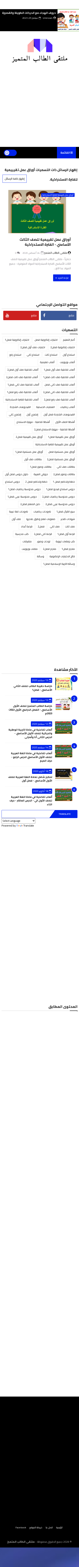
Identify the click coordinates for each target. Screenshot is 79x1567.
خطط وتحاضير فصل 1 (64, 481)
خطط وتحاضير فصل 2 (36, 481)
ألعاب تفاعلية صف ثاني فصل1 (23, 384)
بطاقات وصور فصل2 (64, 474)
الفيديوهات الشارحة (20, 407)
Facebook (21, 1527)
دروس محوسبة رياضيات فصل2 (58, 496)
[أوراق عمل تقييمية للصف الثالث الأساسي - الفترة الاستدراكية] (39, 217)
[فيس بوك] (36, 1534)
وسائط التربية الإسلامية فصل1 (59, 563)
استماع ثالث (51, 354)
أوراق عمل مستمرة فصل (61, 451)
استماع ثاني (33, 354)
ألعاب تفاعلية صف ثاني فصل (59, 384)
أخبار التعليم (69, 339)
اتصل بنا (49, 1527)
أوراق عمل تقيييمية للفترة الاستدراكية (57, 195)
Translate (64, 814)
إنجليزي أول (32, 414)
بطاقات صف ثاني (66, 466)
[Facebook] (43, 4)
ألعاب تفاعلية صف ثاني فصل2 (59, 392)
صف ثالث (70, 526)
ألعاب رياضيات (67, 407)
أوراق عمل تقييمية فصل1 (61, 437)
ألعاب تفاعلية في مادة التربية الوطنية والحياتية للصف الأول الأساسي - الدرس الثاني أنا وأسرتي (30, 733)
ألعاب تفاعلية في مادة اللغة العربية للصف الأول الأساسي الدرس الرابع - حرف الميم (31, 757)
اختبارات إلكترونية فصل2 (62, 347)
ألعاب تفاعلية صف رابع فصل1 (22, 392)
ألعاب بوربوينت (67, 362)
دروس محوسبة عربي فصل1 (22, 496)
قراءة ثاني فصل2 (43, 534)
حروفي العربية (41, 474)
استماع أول (69, 354)
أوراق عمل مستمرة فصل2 (61, 459)
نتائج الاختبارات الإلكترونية (62, 556)
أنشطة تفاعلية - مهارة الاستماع (33, 422)
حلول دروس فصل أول (16, 474)
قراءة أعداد (26, 526)
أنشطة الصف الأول (65, 422)
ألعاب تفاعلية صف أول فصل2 (22, 369)
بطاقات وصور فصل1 (40, 466)
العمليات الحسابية (45, 407)
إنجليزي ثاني (15, 414)
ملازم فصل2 (49, 549)
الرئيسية (59, 1527)
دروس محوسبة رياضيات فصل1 (24, 489)
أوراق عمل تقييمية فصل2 (29, 437)
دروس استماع (12, 481)
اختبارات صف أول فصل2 (32, 347)
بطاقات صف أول (33, 459)
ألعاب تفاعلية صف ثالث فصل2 (22, 377)
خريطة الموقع (36, 1527)
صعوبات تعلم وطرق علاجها (40, 519)
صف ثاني (55, 526)
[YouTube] (36, 4)
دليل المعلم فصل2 (30, 504)
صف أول (16, 519)
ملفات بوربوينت (30, 549)
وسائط (40, 556)
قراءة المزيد (63, 278)
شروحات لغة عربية (18, 511)
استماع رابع (15, 354)
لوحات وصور (43, 541)
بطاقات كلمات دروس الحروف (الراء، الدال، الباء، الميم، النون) (30, 14)
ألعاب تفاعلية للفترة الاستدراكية (22, 399)
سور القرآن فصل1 (65, 511)
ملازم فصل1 (68, 549)
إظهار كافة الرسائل (15, 178)
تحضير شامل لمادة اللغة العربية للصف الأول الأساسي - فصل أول (30, 779)
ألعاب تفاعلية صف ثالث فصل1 (59, 377)
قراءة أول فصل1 (66, 534)
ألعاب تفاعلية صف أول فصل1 (59, 369)
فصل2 (41, 526)
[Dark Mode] (10, 153)
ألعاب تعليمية (47, 362)
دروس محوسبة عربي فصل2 (60, 504)
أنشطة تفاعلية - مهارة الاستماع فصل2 (54, 429)
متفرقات (27, 541)
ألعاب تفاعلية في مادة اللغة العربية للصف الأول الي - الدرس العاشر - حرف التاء (30, 801)
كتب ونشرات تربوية (65, 541)
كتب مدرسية (22, 534)
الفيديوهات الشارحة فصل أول (59, 414)
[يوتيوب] (42, 1534)
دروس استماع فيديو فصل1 (60, 489)
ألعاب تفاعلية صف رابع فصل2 (59, 399)
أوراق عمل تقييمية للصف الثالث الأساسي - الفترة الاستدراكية (45, 242)
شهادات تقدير (68, 519)
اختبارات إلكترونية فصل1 (17, 339)
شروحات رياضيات (42, 511)
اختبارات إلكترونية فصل (46, 339)
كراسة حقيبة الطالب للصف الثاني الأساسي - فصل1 (32, 688)
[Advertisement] (39, 102)
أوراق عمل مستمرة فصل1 (29, 451)
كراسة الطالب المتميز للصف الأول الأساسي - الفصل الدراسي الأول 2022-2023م (30, 710)
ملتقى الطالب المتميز (21, 1541)
